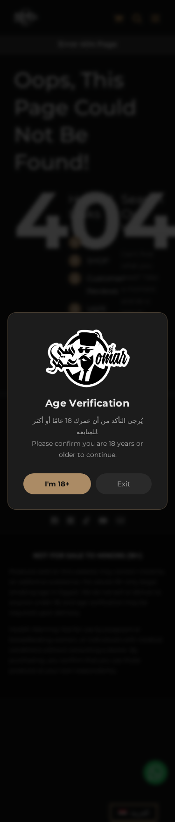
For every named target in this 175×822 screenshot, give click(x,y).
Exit (123, 483)
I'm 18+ (57, 483)
